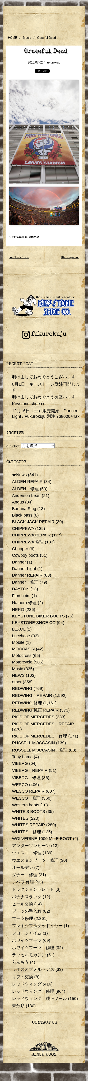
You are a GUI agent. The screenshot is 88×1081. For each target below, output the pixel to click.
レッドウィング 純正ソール (39, 998)
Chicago (70, 257)
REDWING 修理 (27, 703)
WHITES (20, 818)
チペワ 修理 (23, 882)
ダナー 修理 (24, 874)
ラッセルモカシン (29, 955)
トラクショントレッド (33, 889)
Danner (19, 562)
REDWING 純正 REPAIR (35, 710)
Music (27, 37)
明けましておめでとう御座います (43, 397)
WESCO (20, 784)
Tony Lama (22, 757)
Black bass (22, 515)
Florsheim (21, 595)
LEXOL (18, 629)
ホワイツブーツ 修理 (33, 947)
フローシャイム (27, 933)
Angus (18, 502)
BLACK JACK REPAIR (33, 521)
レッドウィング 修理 (33, 991)
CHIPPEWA (23, 528)
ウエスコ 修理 (27, 853)
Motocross (21, 655)
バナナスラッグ (27, 896)
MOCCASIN (23, 649)
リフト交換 (22, 977)
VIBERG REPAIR (30, 770)
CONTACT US (44, 1023)
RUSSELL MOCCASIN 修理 (40, 750)
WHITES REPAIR (28, 824)
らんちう (20, 962)
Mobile (18, 642)
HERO (18, 609)
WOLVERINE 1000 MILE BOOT (42, 838)
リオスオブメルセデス (33, 969)
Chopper (20, 548)
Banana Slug (24, 508)
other (17, 682)
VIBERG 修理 (26, 777)
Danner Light (24, 568)
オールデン (22, 867)
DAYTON (20, 589)
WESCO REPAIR (28, 791)
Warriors (19, 257)
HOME (12, 37)
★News (19, 474)
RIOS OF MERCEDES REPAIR (43, 724)
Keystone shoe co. (29, 403)
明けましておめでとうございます (43, 377)
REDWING (22, 688)
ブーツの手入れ (27, 911)
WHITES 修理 (26, 831)
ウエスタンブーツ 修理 (35, 860)
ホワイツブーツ (27, 940)
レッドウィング (27, 984)
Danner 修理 (25, 582)
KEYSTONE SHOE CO (34, 622)
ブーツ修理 (22, 918)
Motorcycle (22, 662)
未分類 (18, 1005)
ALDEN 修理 (25, 488)
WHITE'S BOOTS (28, 811)
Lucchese (21, 636)
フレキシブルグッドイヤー (37, 925)
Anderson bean (26, 495)
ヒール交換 (22, 904)
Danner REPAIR (27, 575)
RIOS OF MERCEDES (33, 717)
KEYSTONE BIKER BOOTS (38, 616)
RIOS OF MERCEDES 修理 (39, 736)
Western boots (25, 805)
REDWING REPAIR (32, 695)
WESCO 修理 (26, 798)
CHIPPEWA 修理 (28, 542)
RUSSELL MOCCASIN (33, 743)
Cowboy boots (25, 555)
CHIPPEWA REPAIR (31, 535)
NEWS (18, 675)
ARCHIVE (13, 446)
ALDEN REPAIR (27, 481)
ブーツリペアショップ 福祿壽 (44, 18)
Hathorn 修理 (24, 602)
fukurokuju (48, 334)
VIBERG (20, 763)
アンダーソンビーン (31, 845)
